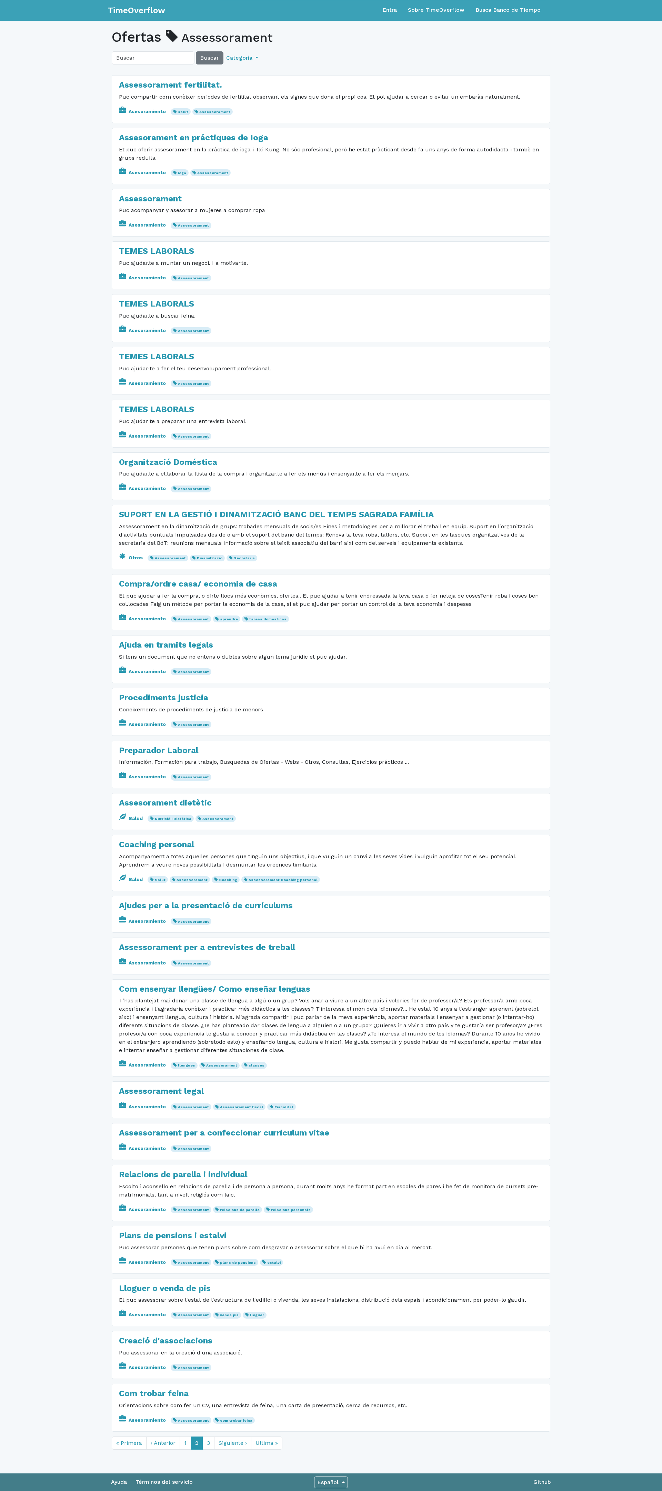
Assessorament (214, 112)
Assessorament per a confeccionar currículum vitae (224, 1133)
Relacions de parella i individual (183, 1174)
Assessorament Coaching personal (283, 880)
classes (256, 1065)
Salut (160, 880)
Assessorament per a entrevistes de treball (207, 947)
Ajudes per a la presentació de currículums (206, 905)
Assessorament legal (161, 1091)
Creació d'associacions (165, 1340)
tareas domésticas (268, 619)
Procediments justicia (163, 697)
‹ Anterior (163, 1443)
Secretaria (244, 558)
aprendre (229, 619)
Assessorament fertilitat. (170, 85)
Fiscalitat (283, 1107)
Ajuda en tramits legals (166, 645)
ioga (182, 173)
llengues (186, 1065)
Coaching (228, 880)
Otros (135, 557)
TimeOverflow (136, 10)
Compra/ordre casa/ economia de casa (198, 584)
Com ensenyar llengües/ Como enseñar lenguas (214, 989)
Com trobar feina (154, 1393)
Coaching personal (156, 844)
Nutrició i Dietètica (173, 819)
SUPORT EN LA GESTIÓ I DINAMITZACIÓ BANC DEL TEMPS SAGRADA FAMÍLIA (276, 514)
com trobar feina (236, 1420)
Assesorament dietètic (165, 803)
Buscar (209, 57)
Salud (135, 818)
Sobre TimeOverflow (436, 10)
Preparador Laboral (158, 750)
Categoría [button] (240, 57)
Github (542, 1482)
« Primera (129, 1443)
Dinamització (209, 558)
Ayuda (119, 1482)
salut (183, 112)
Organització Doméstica (168, 462)
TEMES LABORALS (156, 251)
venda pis (229, 1315)
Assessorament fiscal (241, 1107)
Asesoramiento (147, 111)
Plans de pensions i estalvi (173, 1235)
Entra (389, 10)
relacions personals (291, 1210)
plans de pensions (238, 1262)
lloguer (257, 1315)
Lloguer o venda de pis (165, 1288)
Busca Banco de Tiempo (508, 10)
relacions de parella (240, 1210)
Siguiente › (233, 1443)
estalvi (274, 1262)
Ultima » (266, 1443)
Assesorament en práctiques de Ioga (193, 137)
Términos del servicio (164, 1482)
